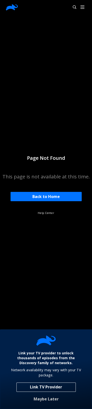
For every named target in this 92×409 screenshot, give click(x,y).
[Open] (82, 7)
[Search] (72, 7)
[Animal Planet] (12, 7)
